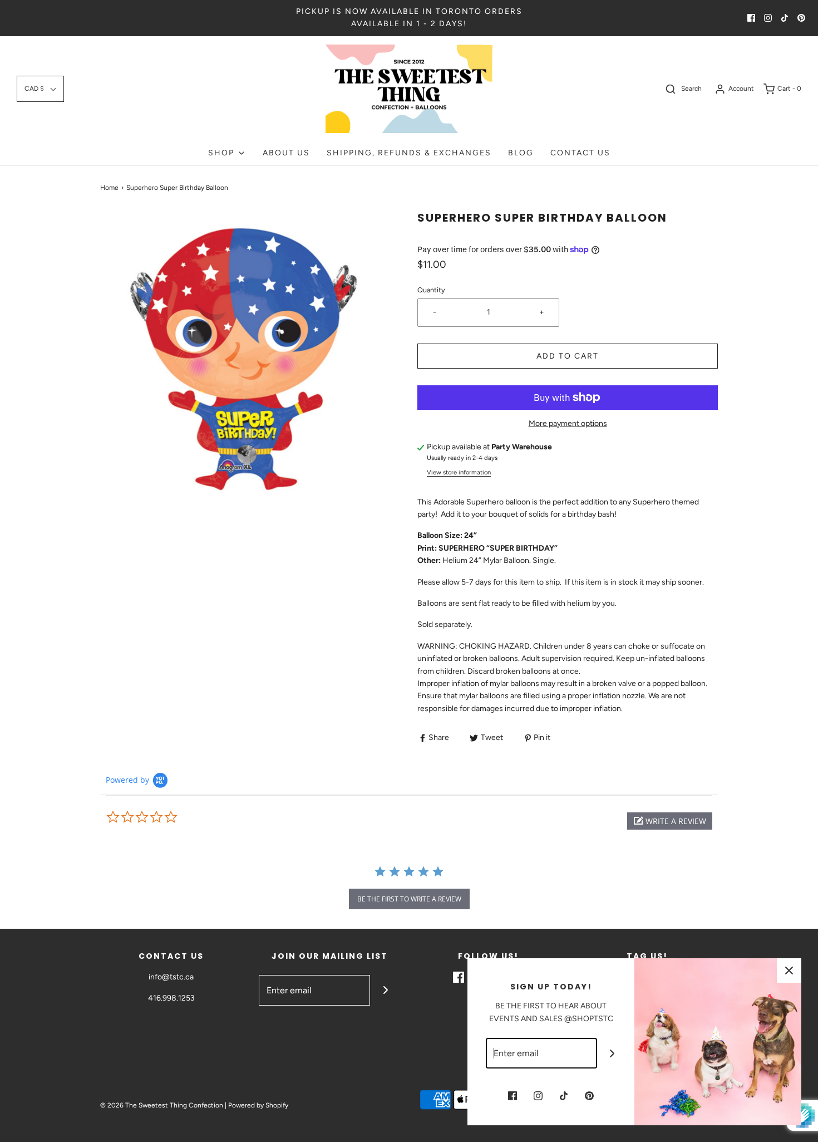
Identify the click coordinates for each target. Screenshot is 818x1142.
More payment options (568, 423)
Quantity (431, 290)
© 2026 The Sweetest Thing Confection (161, 1105)
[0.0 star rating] (167, 817)
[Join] (385, 990)
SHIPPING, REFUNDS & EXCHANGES (409, 153)
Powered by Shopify (258, 1105)
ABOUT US (286, 153)
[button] (40, 89)
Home (109, 188)
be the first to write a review (409, 899)
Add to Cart (567, 356)
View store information (459, 472)
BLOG (521, 153)
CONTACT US (580, 153)
